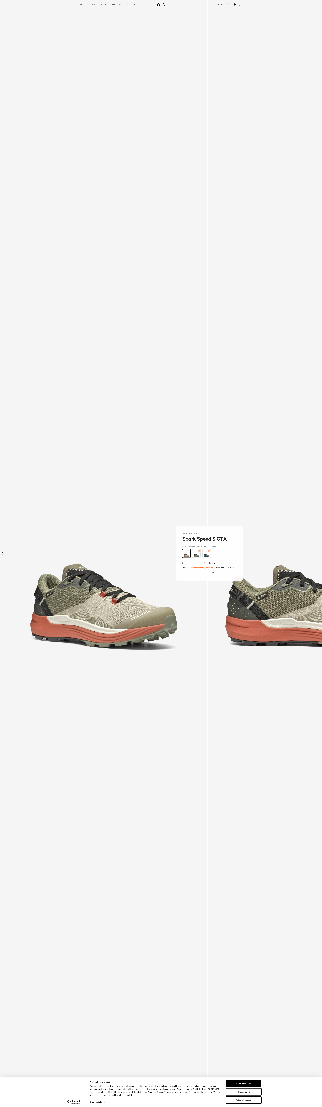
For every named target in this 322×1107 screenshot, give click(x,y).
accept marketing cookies (201, 567)
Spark (196, 533)
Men (184, 533)
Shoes (190, 533)
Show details (96, 1102)
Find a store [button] (211, 563)
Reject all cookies (243, 1100)
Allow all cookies (243, 1083)
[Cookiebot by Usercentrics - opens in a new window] (74, 1102)
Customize (242, 1092)
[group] (103, 553)
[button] (2, 552)
